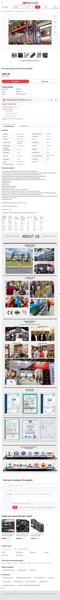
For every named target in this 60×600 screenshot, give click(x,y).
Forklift (3, 552)
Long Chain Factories (39, 577)
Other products (19, 555)
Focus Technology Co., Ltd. (20, 593)
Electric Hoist (5, 555)
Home (3, 11)
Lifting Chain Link (43, 581)
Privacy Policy (53, 593)
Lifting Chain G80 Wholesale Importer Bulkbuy (29, 585)
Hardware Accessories (19, 11)
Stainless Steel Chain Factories (23, 577)
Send (15, 507)
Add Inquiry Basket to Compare (30, 60)
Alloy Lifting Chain (18, 581)
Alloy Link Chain (6, 581)
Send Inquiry (15, 81)
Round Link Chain (22, 570)
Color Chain (51, 577)
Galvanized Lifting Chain (9, 585)
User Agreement (38, 593)
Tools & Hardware (9, 11)
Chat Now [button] (45, 81)
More (3, 588)
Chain (27, 11)
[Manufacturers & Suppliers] (30, 2)
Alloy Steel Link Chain (31, 581)
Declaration (46, 593)
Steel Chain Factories (8, 577)
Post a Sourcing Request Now (46, 507)
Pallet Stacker (19, 552)
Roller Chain (33, 570)
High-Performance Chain (9, 570)
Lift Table (46, 552)
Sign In (4, 119)
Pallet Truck (33, 552)
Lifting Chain (33, 11)
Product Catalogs (23, 549)
